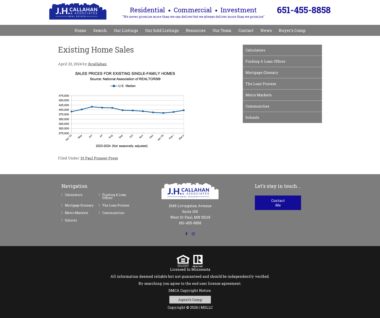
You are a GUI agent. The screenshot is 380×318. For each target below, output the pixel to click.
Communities (257, 106)
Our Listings (126, 30)
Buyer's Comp (292, 30)
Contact (246, 30)
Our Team (222, 30)
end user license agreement (216, 283)
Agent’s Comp (190, 299)
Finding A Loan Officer (265, 61)
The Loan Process (260, 83)
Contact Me (278, 202)
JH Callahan (77, 11)
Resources (196, 30)
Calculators (255, 50)
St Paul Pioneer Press (99, 158)
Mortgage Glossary (261, 72)
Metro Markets (258, 95)
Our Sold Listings (162, 30)
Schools (252, 117)
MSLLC (207, 307)
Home (80, 30)
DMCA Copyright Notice (189, 290)
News (266, 30)
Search (100, 30)
